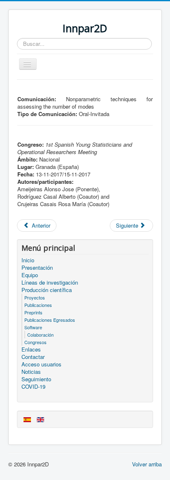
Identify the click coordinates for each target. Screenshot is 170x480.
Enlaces (31, 349)
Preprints (33, 312)
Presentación (37, 267)
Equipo (29, 275)
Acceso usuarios (41, 364)
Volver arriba (147, 464)
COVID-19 (33, 386)
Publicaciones (38, 305)
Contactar (33, 357)
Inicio (27, 260)
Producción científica (46, 290)
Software (33, 327)
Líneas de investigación (49, 282)
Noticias (31, 371)
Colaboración (40, 334)
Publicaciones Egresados (49, 319)
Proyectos (34, 297)
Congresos (35, 342)
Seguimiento (36, 379)
